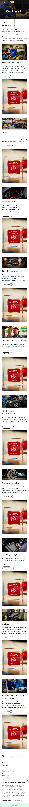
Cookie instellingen (6, 800)
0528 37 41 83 (6, 767)
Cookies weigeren (17, 800)
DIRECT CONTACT (18, 757)
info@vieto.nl (6, 765)
